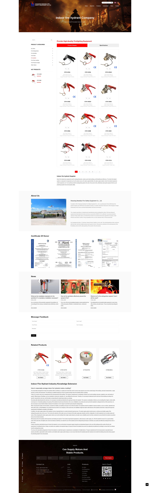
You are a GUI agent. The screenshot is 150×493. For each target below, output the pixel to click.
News (112, 5)
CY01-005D (67, 101)
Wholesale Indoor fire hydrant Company (77, 489)
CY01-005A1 (108, 72)
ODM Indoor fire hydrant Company (87, 205)
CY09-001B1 (117, 370)
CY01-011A (109, 160)
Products (99, 5)
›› (99, 171)
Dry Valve (33, 48)
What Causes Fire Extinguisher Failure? (108, 296)
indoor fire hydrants (54, 388)
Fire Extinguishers (35, 50)
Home (86, 5)
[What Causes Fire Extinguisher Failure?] (111, 287)
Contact (117, 5)
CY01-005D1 (39, 74)
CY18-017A (49, 370)
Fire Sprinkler (34, 53)
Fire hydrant (74, 21)
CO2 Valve (33, 55)
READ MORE (100, 306)
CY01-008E (67, 160)
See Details (48, 377)
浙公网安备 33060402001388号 (107, 489)
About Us (92, 5)
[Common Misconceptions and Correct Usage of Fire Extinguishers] (81, 287)
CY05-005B (94, 370)
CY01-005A (88, 72)
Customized (105, 5)
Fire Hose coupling (35, 60)
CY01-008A (67, 131)
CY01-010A (88, 160)
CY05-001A (71, 370)
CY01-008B (39, 80)
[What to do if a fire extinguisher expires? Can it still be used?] (51, 287)
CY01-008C (109, 131)
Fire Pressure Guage (35, 62)
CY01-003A (67, 72)
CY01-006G (108, 101)
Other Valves (33, 64)
